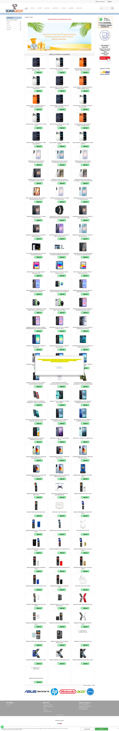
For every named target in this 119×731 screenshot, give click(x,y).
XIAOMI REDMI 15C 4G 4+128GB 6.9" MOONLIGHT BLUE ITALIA (83, 420)
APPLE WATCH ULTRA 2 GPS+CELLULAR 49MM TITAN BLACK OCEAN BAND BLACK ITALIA (59, 218)
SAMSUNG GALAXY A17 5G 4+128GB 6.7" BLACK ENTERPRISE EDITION (36, 383)
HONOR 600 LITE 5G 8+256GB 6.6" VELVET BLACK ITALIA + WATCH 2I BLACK (36, 309)
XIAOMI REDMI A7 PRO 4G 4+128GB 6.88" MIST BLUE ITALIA (83, 457)
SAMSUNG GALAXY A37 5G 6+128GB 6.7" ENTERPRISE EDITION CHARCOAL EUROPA (36, 328)
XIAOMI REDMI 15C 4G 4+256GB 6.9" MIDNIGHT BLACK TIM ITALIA (83, 401)
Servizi (44, 708)
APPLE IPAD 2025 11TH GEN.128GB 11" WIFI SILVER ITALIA (82, 272)
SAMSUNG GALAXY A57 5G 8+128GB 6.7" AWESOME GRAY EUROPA (83, 291)
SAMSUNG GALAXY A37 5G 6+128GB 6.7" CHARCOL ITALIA (59, 328)
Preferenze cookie (59, 720)
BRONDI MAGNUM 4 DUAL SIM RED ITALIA (59, 567)
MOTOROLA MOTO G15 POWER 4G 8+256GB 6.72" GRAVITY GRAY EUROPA (36, 401)
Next (94, 692)
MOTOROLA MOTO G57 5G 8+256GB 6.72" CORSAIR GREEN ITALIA (83, 346)
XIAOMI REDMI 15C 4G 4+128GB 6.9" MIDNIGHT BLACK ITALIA (59, 420)
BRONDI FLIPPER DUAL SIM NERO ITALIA (59, 623)
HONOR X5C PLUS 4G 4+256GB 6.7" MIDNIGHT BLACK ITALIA (36, 438)
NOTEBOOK (63, 8)
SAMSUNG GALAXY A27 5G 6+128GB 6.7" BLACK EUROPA (59, 346)
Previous (25, 692)
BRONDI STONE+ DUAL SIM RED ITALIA (82, 604)
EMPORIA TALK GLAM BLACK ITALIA (82, 641)
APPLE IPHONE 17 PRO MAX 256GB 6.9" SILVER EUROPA (82, 106)
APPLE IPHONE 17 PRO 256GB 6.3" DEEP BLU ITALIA (59, 124)
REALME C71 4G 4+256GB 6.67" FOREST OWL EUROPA (59, 401)
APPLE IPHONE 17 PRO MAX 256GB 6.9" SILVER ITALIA (36, 87)
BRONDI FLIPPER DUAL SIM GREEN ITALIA (36, 641)
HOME (26, 8)
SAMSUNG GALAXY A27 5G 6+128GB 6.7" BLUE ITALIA (36, 346)
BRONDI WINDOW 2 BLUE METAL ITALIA (36, 660)
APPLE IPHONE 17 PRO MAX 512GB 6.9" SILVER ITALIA (59, 69)
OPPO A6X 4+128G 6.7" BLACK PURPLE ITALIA (59, 438)
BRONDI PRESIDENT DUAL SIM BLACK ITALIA (36, 549)
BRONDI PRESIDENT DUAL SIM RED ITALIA (59, 549)
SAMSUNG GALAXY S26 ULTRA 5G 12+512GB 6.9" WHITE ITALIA (36, 161)
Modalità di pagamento (48, 706)
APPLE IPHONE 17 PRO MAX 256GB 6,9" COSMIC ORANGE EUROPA (36, 106)
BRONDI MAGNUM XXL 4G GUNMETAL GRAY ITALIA (36, 494)
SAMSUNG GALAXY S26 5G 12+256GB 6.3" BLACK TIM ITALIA (36, 235)
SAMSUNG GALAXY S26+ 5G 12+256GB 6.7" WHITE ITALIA (59, 198)
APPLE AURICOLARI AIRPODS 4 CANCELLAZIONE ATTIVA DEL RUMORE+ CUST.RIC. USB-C (59, 384)
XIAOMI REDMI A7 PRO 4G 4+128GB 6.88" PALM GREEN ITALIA (36, 457)
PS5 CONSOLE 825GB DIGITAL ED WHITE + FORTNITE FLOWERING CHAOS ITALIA (59, 254)
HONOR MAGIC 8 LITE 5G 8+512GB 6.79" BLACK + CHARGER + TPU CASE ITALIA (59, 291)
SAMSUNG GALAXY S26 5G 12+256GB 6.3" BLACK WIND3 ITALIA (83, 217)
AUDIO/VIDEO (79, 8)
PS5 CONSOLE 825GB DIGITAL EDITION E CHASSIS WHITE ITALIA (36, 254)
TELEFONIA (32, 8)
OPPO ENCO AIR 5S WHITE (82, 530)
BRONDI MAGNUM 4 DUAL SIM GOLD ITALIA (83, 568)
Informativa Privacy (47, 711)
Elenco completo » (87, 685)
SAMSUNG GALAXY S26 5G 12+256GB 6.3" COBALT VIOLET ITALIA (59, 235)
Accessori (8, 25)
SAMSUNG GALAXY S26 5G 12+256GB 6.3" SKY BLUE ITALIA (83, 235)
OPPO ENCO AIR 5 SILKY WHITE (82, 586)
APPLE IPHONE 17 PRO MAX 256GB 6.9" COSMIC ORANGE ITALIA (82, 87)
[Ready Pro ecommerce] (59, 723)
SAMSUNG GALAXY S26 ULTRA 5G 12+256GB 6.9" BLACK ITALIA (36, 180)
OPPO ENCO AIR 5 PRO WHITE (59, 512)
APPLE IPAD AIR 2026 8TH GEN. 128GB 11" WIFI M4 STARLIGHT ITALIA (36, 198)
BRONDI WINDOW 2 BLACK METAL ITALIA (83, 660)
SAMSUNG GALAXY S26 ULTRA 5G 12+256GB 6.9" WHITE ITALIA (83, 161)
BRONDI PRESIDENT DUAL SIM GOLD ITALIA (83, 549)
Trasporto (45, 709)
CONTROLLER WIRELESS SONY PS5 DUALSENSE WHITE (59, 494)
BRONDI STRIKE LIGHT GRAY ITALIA (82, 493)
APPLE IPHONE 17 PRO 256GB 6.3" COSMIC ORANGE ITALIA (82, 124)
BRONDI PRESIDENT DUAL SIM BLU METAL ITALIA (36, 531)
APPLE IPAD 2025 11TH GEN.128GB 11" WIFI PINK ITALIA (36, 272)
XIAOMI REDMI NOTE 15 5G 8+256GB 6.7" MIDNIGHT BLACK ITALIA (83, 328)
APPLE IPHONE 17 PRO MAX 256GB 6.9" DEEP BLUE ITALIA (59, 87)
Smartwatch (9, 27)
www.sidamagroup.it (83, 709)
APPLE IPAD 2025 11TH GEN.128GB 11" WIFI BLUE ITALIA (59, 272)
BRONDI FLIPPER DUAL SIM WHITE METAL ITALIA (36, 623)
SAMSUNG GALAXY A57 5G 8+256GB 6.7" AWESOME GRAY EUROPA (36, 291)
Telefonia (8, 21)
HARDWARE (71, 8)
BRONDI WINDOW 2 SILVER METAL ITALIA (59, 660)
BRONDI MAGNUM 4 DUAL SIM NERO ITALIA (59, 586)
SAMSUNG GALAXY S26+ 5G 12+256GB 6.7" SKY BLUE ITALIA (82, 198)
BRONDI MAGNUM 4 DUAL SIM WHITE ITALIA (36, 568)
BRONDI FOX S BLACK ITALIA (36, 678)
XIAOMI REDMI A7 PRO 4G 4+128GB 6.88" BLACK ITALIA (59, 457)
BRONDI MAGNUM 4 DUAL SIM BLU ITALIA (36, 586)
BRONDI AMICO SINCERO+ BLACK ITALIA (59, 530)
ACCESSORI (39, 8)
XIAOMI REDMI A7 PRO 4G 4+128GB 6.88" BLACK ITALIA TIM (36, 475)
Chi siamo (9, 705)
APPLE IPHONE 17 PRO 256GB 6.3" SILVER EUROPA (59, 143)
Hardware (9, 29)
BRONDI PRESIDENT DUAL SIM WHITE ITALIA (83, 512)
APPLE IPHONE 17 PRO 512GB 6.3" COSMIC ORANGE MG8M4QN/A (82, 69)
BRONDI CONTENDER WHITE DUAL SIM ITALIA (36, 605)
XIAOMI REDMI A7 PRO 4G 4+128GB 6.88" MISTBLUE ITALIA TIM (59, 475)
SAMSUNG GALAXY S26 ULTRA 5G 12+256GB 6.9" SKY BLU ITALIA (59, 161)
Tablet (8, 23)
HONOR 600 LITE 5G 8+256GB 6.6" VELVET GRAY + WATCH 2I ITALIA (59, 309)
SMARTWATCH (55, 8)
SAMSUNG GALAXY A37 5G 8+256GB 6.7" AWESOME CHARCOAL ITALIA (83, 309)
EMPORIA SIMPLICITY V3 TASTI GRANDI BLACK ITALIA (59, 605)
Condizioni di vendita (47, 705)
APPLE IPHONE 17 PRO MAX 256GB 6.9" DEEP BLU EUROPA (59, 106)
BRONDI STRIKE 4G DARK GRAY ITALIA (36, 512)
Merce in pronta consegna (12, 19)
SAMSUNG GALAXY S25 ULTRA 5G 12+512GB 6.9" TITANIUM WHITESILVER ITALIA (82, 181)
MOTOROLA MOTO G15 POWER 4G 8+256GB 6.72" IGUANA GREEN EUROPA (83, 383)
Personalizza (87, 729)
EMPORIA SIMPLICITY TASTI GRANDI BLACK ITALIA (59, 642)
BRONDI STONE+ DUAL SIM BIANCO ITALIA (83, 623)
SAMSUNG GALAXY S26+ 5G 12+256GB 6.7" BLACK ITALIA (36, 217)
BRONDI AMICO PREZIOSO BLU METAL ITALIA (83, 475)
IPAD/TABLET (47, 8)
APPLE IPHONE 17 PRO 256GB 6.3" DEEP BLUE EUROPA (36, 143)
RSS (94, 685)
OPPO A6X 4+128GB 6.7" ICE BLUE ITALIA (83, 438)
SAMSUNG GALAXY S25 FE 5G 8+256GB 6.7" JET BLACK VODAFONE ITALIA (82, 254)
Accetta (101, 729)
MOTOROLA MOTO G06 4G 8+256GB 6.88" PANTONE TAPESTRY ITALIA (36, 420)
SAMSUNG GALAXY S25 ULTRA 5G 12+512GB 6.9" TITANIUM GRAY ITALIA (59, 180)
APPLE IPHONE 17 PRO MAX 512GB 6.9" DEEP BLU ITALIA (36, 69)
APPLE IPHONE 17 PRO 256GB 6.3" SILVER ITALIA (36, 124)
